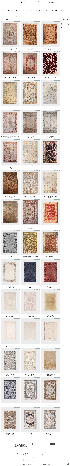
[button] (58, 3)
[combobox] (5, 19)
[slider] (61, 23)
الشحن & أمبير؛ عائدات (26, 453)
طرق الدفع (24, 454)
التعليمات (24, 455)
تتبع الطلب (42, 454)
